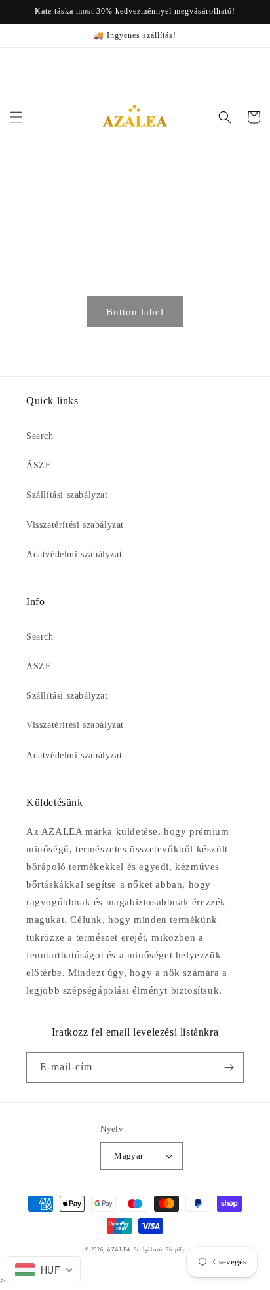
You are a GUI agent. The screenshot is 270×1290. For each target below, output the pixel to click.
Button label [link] (135, 312)
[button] (16, 117)
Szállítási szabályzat (67, 495)
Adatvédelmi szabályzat (74, 554)
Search (40, 436)
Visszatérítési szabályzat (75, 525)
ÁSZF (38, 465)
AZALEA (119, 1250)
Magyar (128, 1155)
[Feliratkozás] (228, 1067)
